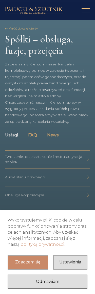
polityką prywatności (42, 244)
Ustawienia (70, 262)
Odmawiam (47, 281)
